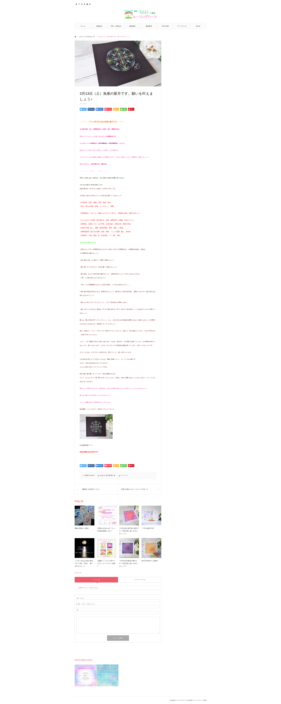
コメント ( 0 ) (96, 579)
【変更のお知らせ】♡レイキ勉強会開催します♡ (106, 529)
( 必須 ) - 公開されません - (86, 604)
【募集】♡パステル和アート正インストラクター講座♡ (106, 563)
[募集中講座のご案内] (84, 515)
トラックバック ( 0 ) (139, 579)
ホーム (83, 26)
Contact (87, 3)
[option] (86, 675)
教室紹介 (99, 26)
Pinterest (84, 3)
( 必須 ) (80, 598)
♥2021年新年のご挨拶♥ (149, 561)
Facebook (78, 3)
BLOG (198, 26)
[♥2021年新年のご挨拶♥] (151, 548)
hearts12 (92, 475)
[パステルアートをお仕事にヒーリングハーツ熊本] (140, 14)
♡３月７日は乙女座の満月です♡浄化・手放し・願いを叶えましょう (84, 563)
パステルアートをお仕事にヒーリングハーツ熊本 (191, 700)
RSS (89, 3)
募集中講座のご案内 (81, 528)
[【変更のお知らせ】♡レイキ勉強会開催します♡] (107, 515)
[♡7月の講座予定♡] (151, 515)
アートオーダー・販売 (181, 27)
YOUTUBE (165, 26)
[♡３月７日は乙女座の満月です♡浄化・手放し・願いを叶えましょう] (84, 548)
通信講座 (149, 26)
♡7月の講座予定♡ (148, 528)
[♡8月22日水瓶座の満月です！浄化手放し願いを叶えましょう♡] (129, 548)
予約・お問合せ (116, 26)
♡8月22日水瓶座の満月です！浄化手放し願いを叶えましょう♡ (128, 563)
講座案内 (132, 26)
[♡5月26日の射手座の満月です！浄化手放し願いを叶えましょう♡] (129, 515)
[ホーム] (75, 36)
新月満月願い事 (90, 36)
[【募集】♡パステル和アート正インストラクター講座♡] (107, 548)
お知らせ (82, 36)
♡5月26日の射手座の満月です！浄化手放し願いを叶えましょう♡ (129, 530)
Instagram (81, 3)
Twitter (76, 3)
